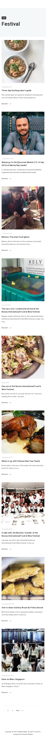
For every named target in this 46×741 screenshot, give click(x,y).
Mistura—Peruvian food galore (16, 237)
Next (17, 710)
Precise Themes (27, 734)
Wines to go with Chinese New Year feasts (21, 461)
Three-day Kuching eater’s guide (16, 90)
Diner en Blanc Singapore (13, 679)
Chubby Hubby (22, 732)
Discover (5, 104)
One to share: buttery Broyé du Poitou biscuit (22, 607)
